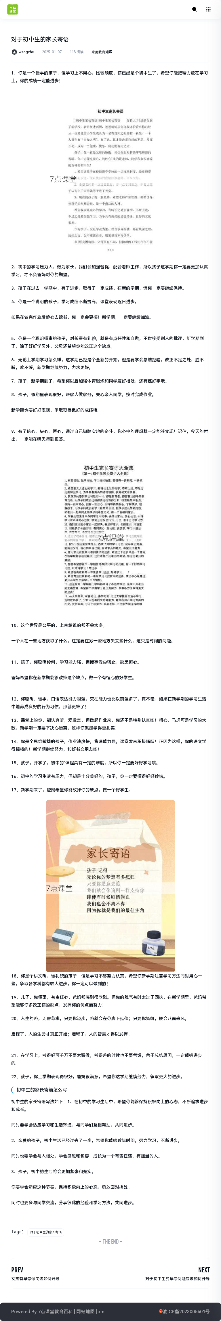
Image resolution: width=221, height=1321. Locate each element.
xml (102, 1311)
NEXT (204, 1270)
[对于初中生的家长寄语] (110, 177)
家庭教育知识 (102, 52)
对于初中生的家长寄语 (46, 1232)
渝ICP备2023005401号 (186, 1311)
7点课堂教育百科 (55, 1311)
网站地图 (85, 1311)
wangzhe (26, 52)
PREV (17, 1270)
